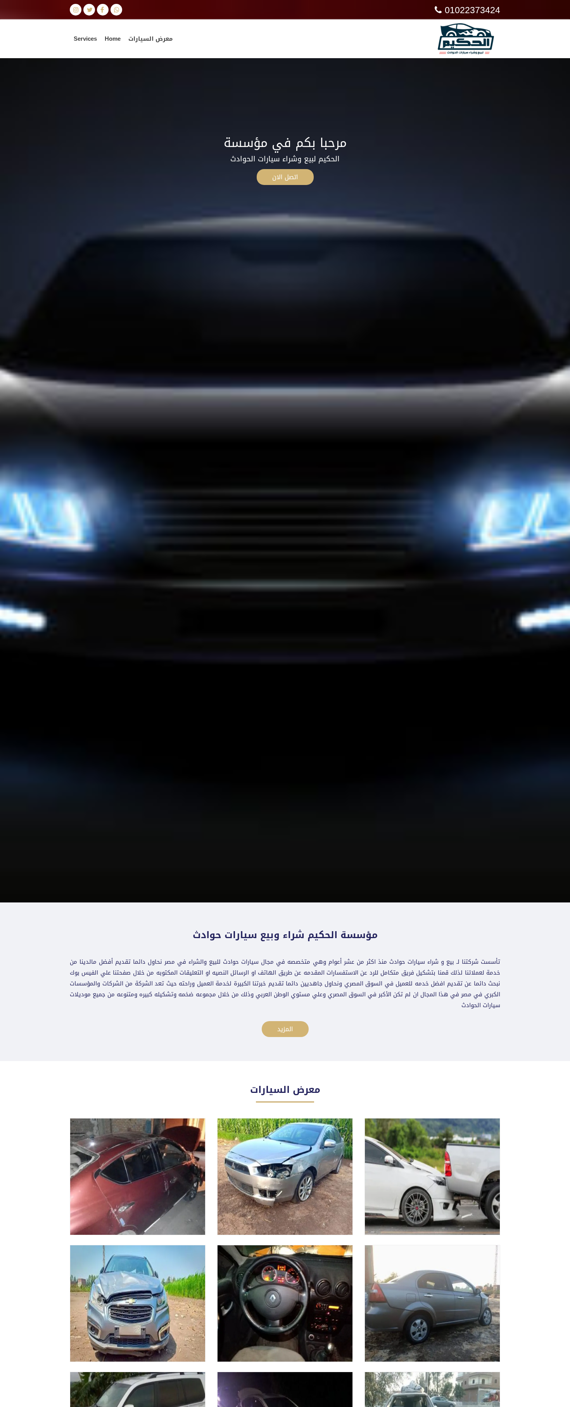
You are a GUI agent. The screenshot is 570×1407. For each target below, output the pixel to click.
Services (85, 38)
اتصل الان (285, 177)
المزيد (285, 1029)
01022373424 (471, 10)
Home (113, 38)
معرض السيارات (150, 38)
